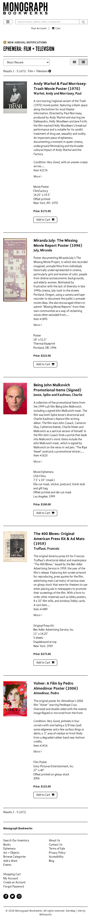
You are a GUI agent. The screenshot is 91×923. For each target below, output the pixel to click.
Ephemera (9, 848)
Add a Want (10, 860)
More (37, 176)
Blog (51, 860)
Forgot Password (13, 886)
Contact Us (55, 844)
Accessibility (56, 856)
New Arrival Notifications (27, 42)
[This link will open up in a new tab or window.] (19, 896)
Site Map (71, 910)
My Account (10, 878)
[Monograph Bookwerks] (45, 8)
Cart (57, 28)
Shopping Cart (12, 874)
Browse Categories (14, 856)
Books (7, 844)
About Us (54, 840)
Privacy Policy (57, 852)
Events (7, 864)
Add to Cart (43, 219)
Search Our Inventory (16, 840)
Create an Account (14, 882)
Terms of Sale (57, 848)
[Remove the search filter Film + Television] (49, 71)
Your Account (38, 28)
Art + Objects (11, 852)
